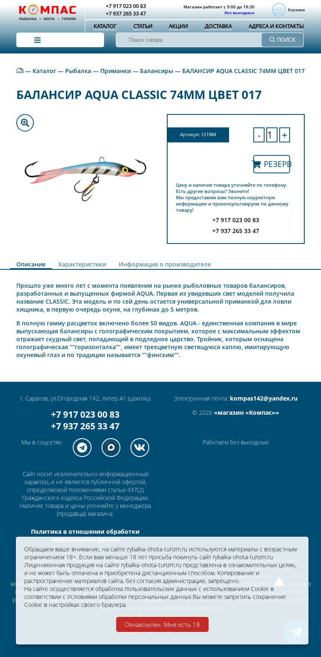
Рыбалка (78, 71)
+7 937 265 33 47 (85, 426)
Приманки (115, 71)
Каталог (105, 26)
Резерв (277, 164)
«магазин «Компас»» (246, 412)
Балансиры (156, 71)
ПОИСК (285, 40)
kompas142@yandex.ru (264, 398)
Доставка (218, 26)
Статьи (143, 26)
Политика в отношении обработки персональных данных (85, 535)
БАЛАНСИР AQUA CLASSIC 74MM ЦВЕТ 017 (243, 71)
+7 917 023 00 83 (85, 414)
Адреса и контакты (276, 26)
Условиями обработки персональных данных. (130, 597)
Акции (178, 26)
